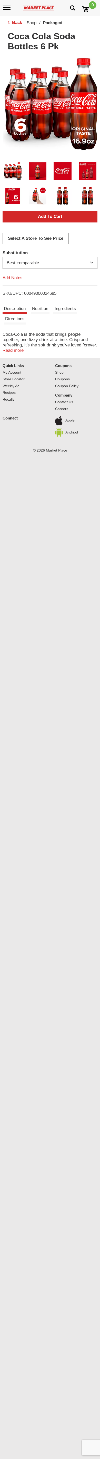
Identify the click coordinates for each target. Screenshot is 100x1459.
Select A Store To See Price (35, 238)
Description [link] (15, 308)
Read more (13, 350)
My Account (12, 372)
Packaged (52, 22)
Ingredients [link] (65, 308)
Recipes (9, 392)
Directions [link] (15, 318)
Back (16, 22)
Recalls (8, 399)
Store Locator (14, 379)
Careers (61, 409)
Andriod (71, 432)
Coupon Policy (66, 386)
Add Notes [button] (13, 277)
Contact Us (64, 402)
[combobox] (50, 263)
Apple (70, 420)
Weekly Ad (11, 386)
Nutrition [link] (40, 308)
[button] (13, 171)
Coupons (63, 365)
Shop (31, 22)
